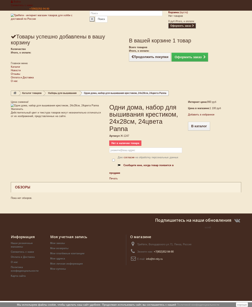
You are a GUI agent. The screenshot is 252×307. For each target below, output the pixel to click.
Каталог (15, 66)
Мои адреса (57, 258)
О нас (14, 81)
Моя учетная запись (68, 236)
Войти (17, 1)
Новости (16, 70)
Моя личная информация (66, 263)
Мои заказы (57, 243)
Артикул (114, 135)
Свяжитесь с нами (22, 5)
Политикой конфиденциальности (198, 304)
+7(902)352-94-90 (39, 8)
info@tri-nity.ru (154, 258)
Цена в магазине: (199, 108)
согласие (129, 157)
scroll (208, 227)
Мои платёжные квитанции (67, 253)
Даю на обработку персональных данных (148, 157)
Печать (113, 178)
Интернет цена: (197, 101)
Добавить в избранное (201, 114)
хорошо (242, 304)
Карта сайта (18, 275)
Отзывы (15, 73)
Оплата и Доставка (22, 77)
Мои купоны (58, 268)
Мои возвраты (59, 248)
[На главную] (15, 93)
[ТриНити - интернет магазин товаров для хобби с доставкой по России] (47, 22)
